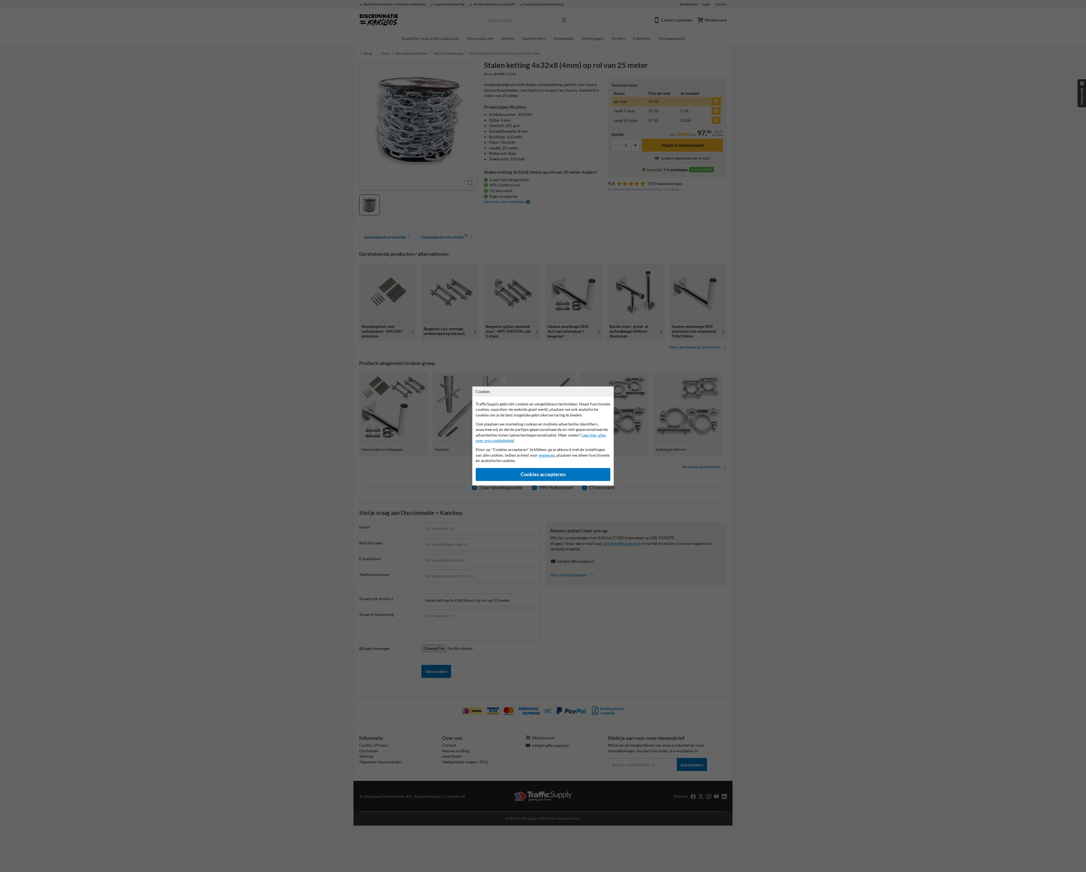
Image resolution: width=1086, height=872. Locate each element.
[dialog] (543, 436)
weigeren (547, 455)
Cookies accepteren (543, 474)
